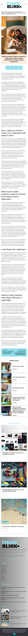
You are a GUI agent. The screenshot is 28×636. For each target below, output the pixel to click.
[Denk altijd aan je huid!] (6, 389)
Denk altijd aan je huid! (18, 388)
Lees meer (14, 379)
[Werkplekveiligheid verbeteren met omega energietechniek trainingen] (14, 474)
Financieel (4, 413)
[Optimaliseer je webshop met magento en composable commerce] (14, 438)
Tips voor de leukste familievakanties (8, 352)
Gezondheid (4, 392)
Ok (14, 634)
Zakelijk (4, 381)
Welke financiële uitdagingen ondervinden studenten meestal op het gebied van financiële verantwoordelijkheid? (19, 409)
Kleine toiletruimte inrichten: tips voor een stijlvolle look (13, 601)
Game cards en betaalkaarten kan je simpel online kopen (20, 353)
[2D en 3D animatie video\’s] (6, 378)
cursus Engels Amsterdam (14, 558)
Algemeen (4, 370)
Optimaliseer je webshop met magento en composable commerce (13, 453)
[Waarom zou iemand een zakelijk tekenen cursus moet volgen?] (6, 400)
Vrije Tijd (6, 11)
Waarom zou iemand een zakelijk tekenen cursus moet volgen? (18, 399)
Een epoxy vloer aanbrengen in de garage (13, 526)
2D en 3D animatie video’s (19, 377)
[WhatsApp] (20, 68)
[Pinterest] (16, 68)
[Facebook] (8, 68)
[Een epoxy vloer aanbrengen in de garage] (14, 511)
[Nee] (26, 632)
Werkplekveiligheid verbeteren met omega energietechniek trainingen (13, 490)
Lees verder (5, 458)
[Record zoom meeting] (6, 367)
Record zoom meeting (18, 366)
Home (2, 11)
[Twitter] (12, 68)
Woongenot (5, 521)
